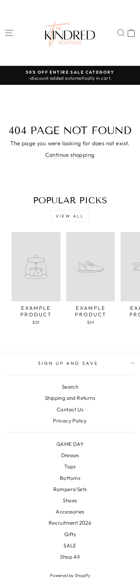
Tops (70, 466)
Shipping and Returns (70, 398)
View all (70, 216)
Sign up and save (68, 363)
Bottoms (70, 478)
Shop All (70, 557)
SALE (70, 545)
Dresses (70, 455)
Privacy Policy (70, 420)
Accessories (70, 511)
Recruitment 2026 (70, 523)
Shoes (70, 500)
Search (70, 386)
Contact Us (70, 409)
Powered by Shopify (70, 575)
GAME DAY (70, 444)
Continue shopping (69, 154)
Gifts (70, 534)
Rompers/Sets (70, 489)
